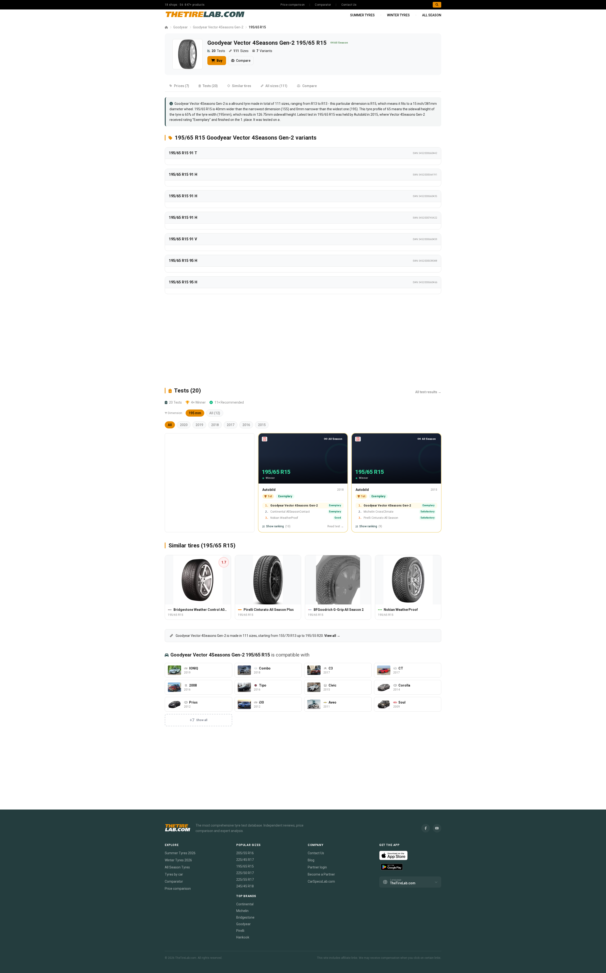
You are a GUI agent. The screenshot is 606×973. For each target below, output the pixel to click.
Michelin (242, 911)
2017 (230, 425)
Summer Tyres (362, 15)
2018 (215, 425)
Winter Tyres (398, 15)
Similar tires (241, 86)
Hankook (242, 937)
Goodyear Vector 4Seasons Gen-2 (218, 27)
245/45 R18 (245, 886)
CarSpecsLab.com (321, 881)
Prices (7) (181, 86)
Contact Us (349, 4)
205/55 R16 (245, 853)
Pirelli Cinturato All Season (381, 518)
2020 (183, 425)
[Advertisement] (303, 340)
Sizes (241, 51)
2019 (199, 425)
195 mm (195, 413)
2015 (262, 425)
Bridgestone (245, 917)
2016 (246, 425)
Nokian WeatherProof (284, 518)
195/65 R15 (326, 114)
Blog (311, 860)
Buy (219, 60)
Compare (243, 60)
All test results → (428, 392)
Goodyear (180, 27)
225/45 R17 (245, 860)
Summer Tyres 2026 (180, 853)
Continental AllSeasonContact (290, 511)
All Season (431, 15)
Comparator (323, 4)
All (170, 425)
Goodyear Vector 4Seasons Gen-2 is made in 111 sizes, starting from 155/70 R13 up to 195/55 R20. (257, 636)
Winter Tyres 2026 (178, 860)
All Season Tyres (177, 867)
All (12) (214, 413)
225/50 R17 (245, 873)
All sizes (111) (276, 86)
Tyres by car (174, 874)
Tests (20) (210, 86)
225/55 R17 (245, 879)
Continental (245, 904)
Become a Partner (321, 874)
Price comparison (293, 4)
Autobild (269, 490)
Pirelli (240, 931)
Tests (218, 51)
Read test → (335, 526)
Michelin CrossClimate (378, 511)
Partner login (317, 867)
